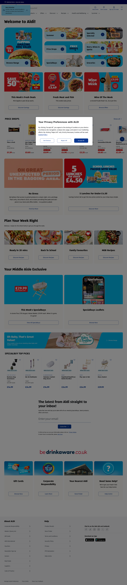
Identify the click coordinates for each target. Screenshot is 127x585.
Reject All (64, 141)
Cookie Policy (42, 135)
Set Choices (47, 141)
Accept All (81, 141)
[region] (64, 131)
